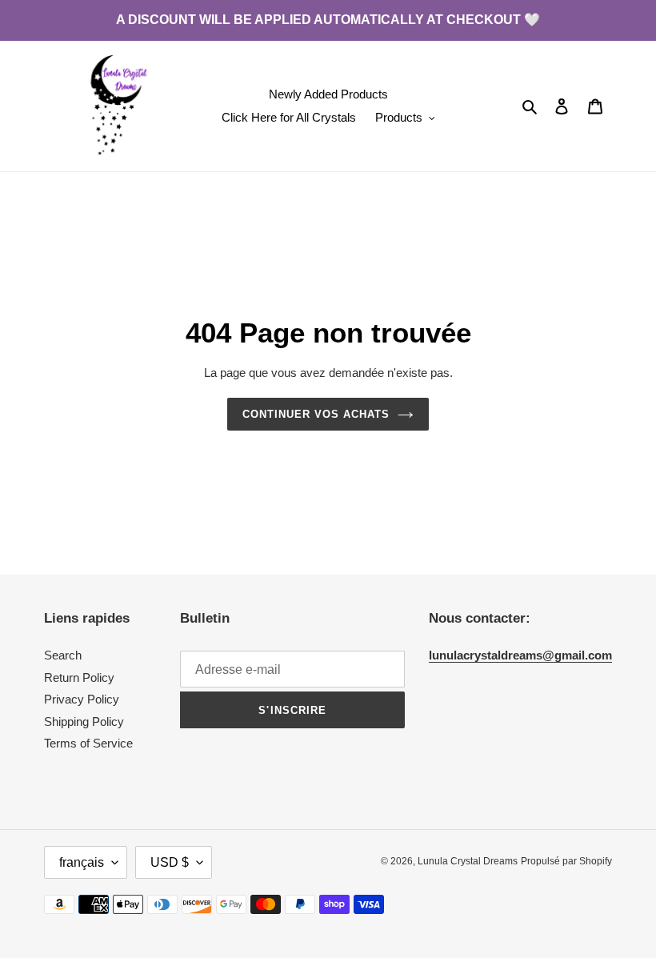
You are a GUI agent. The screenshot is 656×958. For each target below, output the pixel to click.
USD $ (169, 862)
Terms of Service (88, 743)
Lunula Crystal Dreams (468, 861)
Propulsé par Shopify (566, 861)
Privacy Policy (81, 699)
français (81, 862)
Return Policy (79, 677)
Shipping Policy (84, 721)
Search (63, 655)
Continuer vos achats (316, 414)
